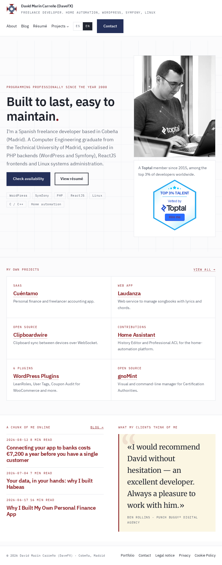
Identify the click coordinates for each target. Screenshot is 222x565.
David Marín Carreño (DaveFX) (47, 6)
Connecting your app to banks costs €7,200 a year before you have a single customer (52, 453)
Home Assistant (136, 334)
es (78, 26)
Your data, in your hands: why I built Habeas (49, 483)
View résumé (71, 178)
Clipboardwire (30, 334)
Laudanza (129, 293)
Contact (110, 26)
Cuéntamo (25, 293)
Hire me (175, 217)
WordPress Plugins (36, 376)
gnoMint (127, 376)
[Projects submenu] (68, 26)
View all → (205, 269)
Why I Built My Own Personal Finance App (51, 511)
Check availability (28, 178)
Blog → (97, 427)
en (88, 26)
